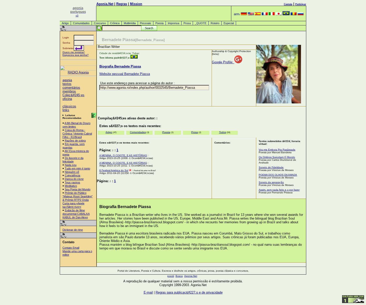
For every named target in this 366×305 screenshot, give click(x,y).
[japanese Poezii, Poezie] (279, 14)
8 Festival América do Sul (113, 170)
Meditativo (71, 185)
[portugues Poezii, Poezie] (286, 14)
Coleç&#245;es (73, 95)
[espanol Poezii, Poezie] (258, 14)
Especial (229, 23)
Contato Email (70, 247)
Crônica (115, 23)
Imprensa (173, 23)
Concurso (100, 23)
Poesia (159, 23)
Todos (222, 132)
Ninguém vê (72, 171)
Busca (179, 276)
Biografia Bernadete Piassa (120, 66)
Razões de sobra (75, 140)
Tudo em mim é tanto (77, 168)
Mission (136, 4)
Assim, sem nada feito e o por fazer (279, 189)
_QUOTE (200, 23)
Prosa (187, 23)
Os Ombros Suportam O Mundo (277, 157)
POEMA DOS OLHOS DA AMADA (278, 174)
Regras (121, 4)
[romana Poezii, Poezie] (294, 14)
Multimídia (130, 23)
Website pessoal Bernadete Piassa (124, 74)
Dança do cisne (74, 178)
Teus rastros (72, 182)
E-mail (148, 292)
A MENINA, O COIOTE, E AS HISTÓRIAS (123, 155)
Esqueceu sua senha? (75, 55)
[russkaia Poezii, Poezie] (301, 14)
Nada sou (70, 164)
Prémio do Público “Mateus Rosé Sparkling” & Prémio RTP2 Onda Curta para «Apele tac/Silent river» (77, 199)
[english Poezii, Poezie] (251, 14)
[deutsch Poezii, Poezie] (244, 14)
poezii (170, 276)
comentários (71, 87)
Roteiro (215, 23)
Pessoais (145, 23)
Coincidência (72, 175)
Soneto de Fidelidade (271, 167)
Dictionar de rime (72, 229)
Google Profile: (223, 62)
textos (66, 84)
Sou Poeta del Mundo (77, 189)
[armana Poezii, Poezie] (237, 14)
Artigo (65, 23)
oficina (67, 99)
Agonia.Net (104, 4)
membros (69, 91)
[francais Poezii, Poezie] (265, 14)
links (65, 110)
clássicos (69, 106)
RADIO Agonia (78, 72)
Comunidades (81, 23)
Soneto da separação (271, 182)
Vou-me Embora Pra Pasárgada (277, 149)
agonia (67, 80)
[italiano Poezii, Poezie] (272, 14)
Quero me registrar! (73, 52)
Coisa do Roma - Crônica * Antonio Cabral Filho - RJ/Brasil (77, 134)
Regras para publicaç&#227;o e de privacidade (189, 292)
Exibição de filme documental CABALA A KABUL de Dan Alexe (76, 214)
